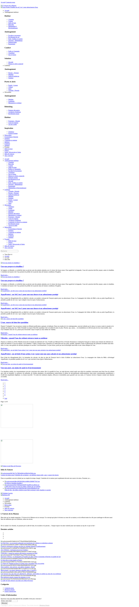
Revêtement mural (13, 114)
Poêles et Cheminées (14, 169)
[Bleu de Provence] (11, 466)
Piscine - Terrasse (13, 73)
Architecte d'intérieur (14, 112)
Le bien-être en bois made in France (11, 560)
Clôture (10, 87)
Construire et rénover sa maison (17, 222)
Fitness (10, 242)
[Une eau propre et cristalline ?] (10, 263)
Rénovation (8, 227)
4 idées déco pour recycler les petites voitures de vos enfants (22, 486)
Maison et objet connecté (15, 64)
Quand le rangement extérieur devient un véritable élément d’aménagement (23, 546)
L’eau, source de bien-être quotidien (14, 322)
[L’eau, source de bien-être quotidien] (12, 319)
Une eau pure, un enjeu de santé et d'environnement (21, 368)
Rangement (11, 44)
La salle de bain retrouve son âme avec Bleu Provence (17, 580)
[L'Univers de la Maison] (8, 5)
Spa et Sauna (12, 55)
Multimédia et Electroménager (13, 27)
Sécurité (10, 62)
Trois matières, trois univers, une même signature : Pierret (18, 567)
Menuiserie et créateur (14, 103)
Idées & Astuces (9, 246)
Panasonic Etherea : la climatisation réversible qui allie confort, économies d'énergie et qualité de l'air (31, 556)
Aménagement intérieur (12, 160)
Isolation (10, 230)
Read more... (4, 275)
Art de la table (12, 124)
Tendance (11, 132)
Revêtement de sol (13, 37)
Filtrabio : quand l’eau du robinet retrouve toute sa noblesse (24, 338)
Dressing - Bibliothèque (15, 40)
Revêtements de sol (14, 179)
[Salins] (19, 7)
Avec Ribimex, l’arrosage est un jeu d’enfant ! (14, 550)
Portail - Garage (13, 85)
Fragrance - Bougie (14, 121)
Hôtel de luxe (12, 241)
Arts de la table (12, 225)
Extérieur (7, 189)
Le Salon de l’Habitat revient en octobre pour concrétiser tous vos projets (22, 563)
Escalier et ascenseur (14, 35)
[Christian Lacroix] (7, 493)
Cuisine (10, 21)
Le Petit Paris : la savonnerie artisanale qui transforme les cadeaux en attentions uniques (27, 543)
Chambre (11, 19)
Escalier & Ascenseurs (15, 171)
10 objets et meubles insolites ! (14, 483)
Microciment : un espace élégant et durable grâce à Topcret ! (19, 570)
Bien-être (11, 24)
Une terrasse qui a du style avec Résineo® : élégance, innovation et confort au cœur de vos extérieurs (31, 574)
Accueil (3, 2)
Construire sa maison (14, 232)
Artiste (10, 208)
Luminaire (11, 101)
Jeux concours (9, 247)
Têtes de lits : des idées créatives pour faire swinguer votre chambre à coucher (28, 490)
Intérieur (10, 234)
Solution (10, 78)
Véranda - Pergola (13, 90)
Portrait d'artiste (13, 133)
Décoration (8, 205)
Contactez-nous (10, 2)
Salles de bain (12, 167)
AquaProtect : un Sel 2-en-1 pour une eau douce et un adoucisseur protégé (29, 294)
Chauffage (11, 53)
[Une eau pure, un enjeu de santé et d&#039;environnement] (17, 364)
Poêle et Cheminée (13, 51)
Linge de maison (13, 123)
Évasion (7, 239)
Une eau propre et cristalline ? (12, 266)
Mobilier (10, 74)
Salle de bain (12, 23)
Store (9, 89)
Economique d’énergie (15, 229)
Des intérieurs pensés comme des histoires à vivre (15, 577)
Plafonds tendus (13, 177)
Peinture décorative (14, 110)
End (6, 398)
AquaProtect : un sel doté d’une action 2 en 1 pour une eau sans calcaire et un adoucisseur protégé (39, 354)
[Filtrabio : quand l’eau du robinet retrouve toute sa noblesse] (19, 334)
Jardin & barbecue (13, 76)
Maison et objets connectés (16, 176)
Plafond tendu (12, 42)
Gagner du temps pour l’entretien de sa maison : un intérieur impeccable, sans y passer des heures (30, 475)
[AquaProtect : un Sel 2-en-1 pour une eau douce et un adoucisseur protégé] (24, 291)
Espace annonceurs (10, 591)
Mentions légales (10, 589)
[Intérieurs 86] (5, 495)
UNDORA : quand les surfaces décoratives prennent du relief (19, 553)
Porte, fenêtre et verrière (15, 39)
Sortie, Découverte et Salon (16, 244)
